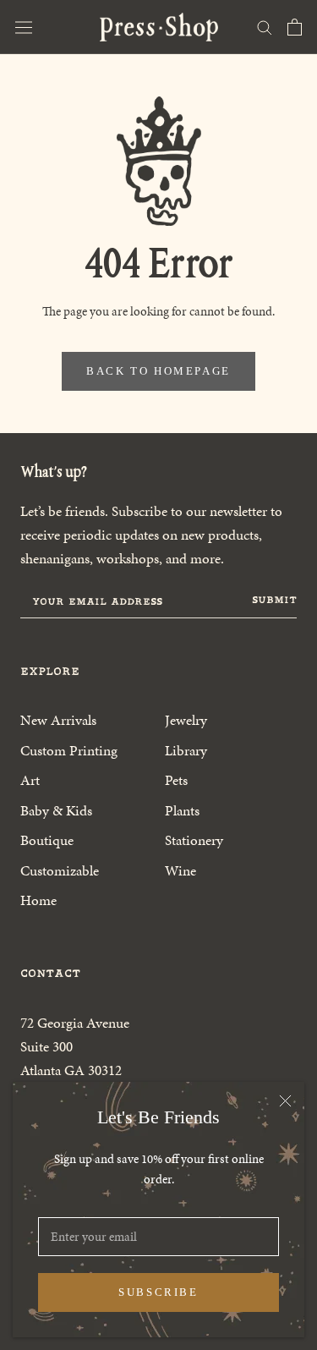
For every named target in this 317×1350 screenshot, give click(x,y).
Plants (182, 810)
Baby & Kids (56, 810)
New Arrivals (58, 720)
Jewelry (186, 720)
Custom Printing (69, 750)
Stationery (194, 840)
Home (38, 900)
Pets (176, 780)
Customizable (59, 870)
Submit (274, 600)
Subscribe (158, 1292)
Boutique (47, 840)
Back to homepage (158, 371)
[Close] (285, 1101)
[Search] (264, 26)
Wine (180, 870)
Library (186, 750)
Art (30, 780)
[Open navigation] (23, 27)
